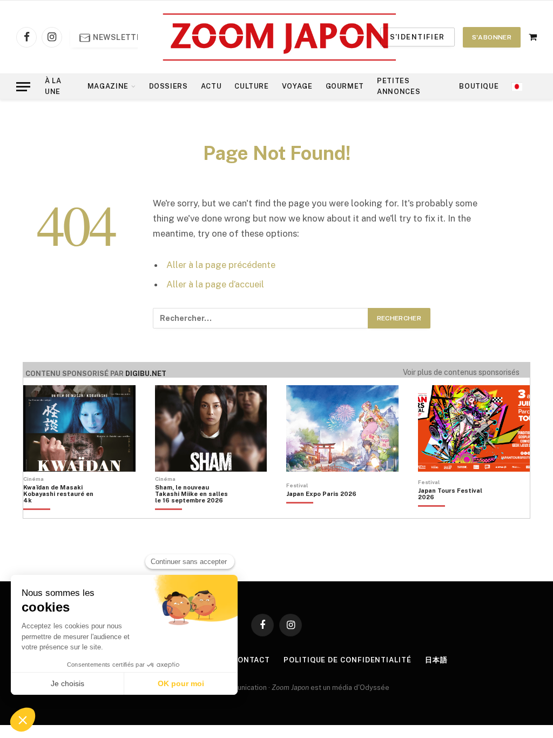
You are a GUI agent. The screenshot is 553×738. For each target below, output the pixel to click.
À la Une (53, 86)
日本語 (436, 660)
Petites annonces (398, 86)
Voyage (297, 86)
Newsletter (119, 37)
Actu (211, 86)
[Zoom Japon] (279, 37)
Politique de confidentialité (347, 660)
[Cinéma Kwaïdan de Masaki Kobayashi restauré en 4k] (60, 512)
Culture (251, 86)
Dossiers (168, 86)
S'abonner (491, 37)
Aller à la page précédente (220, 264)
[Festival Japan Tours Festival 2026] (454, 512)
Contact (251, 660)
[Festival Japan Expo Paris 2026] (321, 512)
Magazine (108, 86)
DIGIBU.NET (145, 374)
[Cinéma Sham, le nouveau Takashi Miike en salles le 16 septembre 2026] (191, 512)
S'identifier (417, 37)
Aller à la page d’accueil (215, 284)
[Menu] (23, 87)
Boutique (478, 86)
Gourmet (345, 86)
